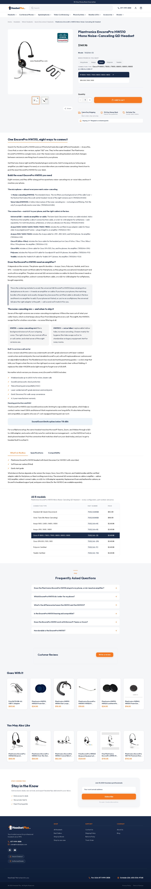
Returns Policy (90, 837)
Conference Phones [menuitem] (26, 15)
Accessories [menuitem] (107, 15)
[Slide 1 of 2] (36, 100)
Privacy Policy (126, 885)
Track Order (89, 840)
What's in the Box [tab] (18, 453)
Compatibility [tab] (54, 453)
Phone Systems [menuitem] (78, 15)
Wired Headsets (27, 22)
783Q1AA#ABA (93, 512)
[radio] (84, 62)
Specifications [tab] (37, 453)
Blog (118, 833)
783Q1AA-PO (93, 547)
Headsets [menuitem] (11, 15)
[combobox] (69, 8)
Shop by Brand (59, 837)
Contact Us (89, 830)
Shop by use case (60, 840)
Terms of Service (138, 885)
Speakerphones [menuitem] (44, 15)
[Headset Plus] (17, 8)
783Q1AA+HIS (93, 529)
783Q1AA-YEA (93, 553)
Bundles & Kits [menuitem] (94, 15)
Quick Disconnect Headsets (44, 22)
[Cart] (141, 8)
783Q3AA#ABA (93, 518)
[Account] (135, 8)
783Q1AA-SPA (93, 541)
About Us (120, 830)
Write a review (105, 655)
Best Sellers (58, 833)
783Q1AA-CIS (93, 535)
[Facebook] (10, 850)
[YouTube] (15, 850)
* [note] (90, 114)
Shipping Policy (90, 833)
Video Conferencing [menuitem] (61, 15)
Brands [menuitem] (119, 15)
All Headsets (58, 830)
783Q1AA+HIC (93, 524)
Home (10, 22)
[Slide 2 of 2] (45, 100)
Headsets (17, 22)
